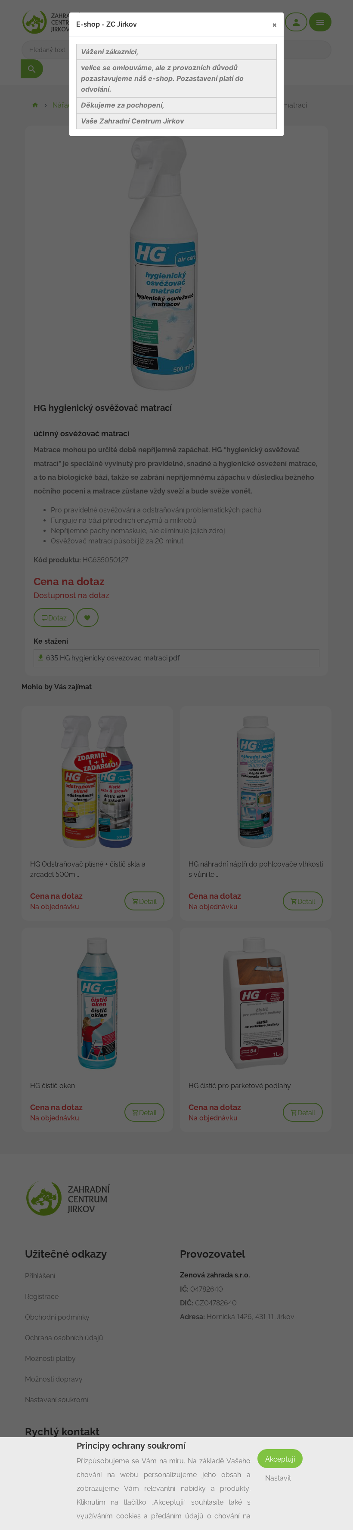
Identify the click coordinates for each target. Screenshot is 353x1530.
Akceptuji (280, 1459)
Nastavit (278, 1478)
